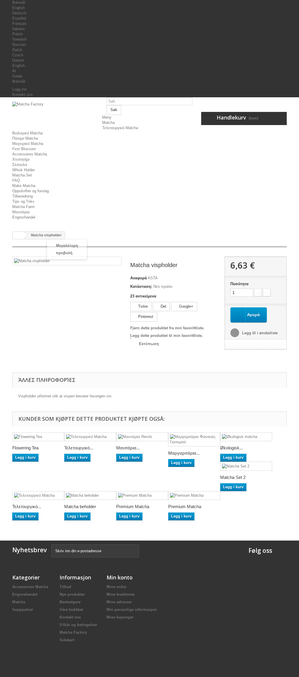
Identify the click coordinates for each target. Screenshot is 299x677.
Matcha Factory (73, 632)
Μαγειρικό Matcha (27, 143)
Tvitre (142, 306)
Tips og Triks (23, 201)
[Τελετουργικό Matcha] (90, 436)
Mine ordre (116, 587)
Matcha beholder (80, 506)
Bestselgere (70, 602)
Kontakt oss (22, 94)
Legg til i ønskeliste (259, 333)
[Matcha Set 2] (246, 466)
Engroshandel (23, 217)
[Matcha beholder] (90, 495)
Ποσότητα (239, 284)
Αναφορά (138, 278)
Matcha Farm (23, 207)
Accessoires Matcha (29, 154)
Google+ (185, 306)
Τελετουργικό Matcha (120, 128)
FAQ (16, 180)
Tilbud (65, 587)
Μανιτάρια (21, 212)
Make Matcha (23, 185)
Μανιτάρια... (128, 447)
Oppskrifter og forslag (30, 191)
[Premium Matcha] (142, 495)
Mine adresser (119, 602)
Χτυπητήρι (20, 159)
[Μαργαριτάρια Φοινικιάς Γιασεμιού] (194, 439)
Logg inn (19, 89)
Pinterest (145, 316)
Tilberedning (22, 196)
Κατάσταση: (141, 286)
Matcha (108, 122)
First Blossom (24, 149)
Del (162, 306)
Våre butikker (72, 609)
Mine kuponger (120, 617)
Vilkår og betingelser (78, 625)
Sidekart (67, 640)
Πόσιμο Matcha (25, 138)
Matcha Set (22, 175)
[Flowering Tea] (38, 436)
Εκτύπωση (149, 344)
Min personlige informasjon (132, 609)
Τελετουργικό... (78, 447)
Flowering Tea (25, 447)
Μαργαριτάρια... (184, 453)
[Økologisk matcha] (246, 436)
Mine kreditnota (121, 594)
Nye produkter (72, 594)
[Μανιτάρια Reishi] (142, 436)
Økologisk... (231, 447)
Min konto (120, 577)
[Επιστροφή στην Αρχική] (18, 235)
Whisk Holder (23, 170)
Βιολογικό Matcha (27, 133)
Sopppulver (22, 609)
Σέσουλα (19, 164)
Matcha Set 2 (233, 477)
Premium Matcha (132, 506)
